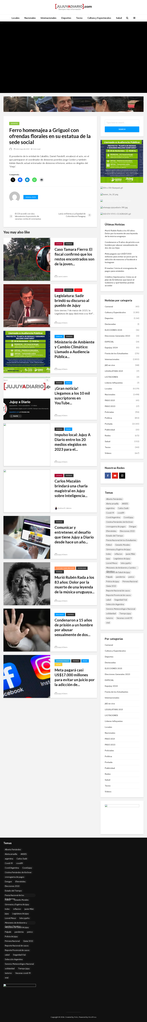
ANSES (125, 503)
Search (122, 129)
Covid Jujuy (128, 517)
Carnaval (109, 306)
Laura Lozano (62, 276)
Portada (69, 244)
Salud (119, 18)
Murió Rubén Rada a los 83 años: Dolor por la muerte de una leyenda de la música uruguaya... (74, 584)
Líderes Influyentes (114, 382)
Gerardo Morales (122, 545)
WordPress (92, 1017)
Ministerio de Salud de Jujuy (118, 572)
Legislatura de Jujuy (122, 558)
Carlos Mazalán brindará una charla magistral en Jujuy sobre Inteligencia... (71, 488)
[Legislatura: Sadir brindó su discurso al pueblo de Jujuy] (26, 305)
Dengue (132, 526)
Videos (78, 290)
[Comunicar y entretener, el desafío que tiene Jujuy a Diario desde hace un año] (26, 537)
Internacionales (48, 18)
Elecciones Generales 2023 (117, 336)
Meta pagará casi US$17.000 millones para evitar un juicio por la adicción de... (75, 677)
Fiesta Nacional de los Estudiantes (121, 540)
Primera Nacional (130, 581)
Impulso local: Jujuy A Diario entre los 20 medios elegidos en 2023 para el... (72, 442)
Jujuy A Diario (62, 323)
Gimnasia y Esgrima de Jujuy (118, 549)
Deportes (66, 18)
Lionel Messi (111, 563)
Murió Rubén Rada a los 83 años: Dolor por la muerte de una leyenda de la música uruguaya (121, 233)
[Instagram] (122, 476)
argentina (110, 508)
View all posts (31, 197)
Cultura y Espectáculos (99, 18)
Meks (76, 1017)
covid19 (121, 513)
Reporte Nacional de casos (118, 590)
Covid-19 (110, 513)
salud (108, 599)
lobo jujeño (126, 563)
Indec (108, 554)
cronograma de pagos (116, 526)
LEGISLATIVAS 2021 (114, 371)
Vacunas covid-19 (124, 618)
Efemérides (111, 531)
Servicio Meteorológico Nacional (120, 609)
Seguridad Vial (120, 599)
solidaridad (111, 613)
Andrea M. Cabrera (64, 508)
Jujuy (108, 558)
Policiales (60, 614)
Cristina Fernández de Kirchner (119, 522)
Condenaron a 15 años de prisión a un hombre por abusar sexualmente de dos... (74, 627)
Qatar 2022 (111, 586)
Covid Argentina (113, 517)
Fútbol (109, 545)
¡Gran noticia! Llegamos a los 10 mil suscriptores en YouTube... (72, 395)
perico (131, 577)
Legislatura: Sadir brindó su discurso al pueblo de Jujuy (72, 300)
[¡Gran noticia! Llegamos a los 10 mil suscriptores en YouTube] (26, 398)
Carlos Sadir (123, 508)
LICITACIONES (111, 377)
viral (108, 622)
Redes (68, 383)
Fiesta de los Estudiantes (116, 353)
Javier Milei (130, 554)
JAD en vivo (110, 365)
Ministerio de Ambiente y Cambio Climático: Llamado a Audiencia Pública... (74, 349)
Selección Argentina (115, 604)
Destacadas (82, 568)
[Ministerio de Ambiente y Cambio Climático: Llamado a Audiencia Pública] (26, 351)
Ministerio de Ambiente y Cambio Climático (121, 568)
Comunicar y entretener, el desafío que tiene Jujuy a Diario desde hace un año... (74, 534)
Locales (16, 18)
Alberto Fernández (114, 499)
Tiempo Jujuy (125, 613)
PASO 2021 (110, 400)
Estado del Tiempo (114, 535)
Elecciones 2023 (127, 531)
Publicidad (110, 429)
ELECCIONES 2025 (113, 330)
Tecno (79, 18)
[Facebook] (108, 476)
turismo (109, 618)
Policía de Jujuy (112, 581)
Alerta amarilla (112, 503)
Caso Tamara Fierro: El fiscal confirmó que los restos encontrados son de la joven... (74, 256)
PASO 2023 (110, 406)
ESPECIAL (59, 336)
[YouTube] (115, 476)
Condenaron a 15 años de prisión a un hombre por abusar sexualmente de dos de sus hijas (122, 245)
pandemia (120, 577)
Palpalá (109, 577)
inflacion (118, 554)
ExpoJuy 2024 (111, 347)
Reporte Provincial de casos (118, 595)
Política (108, 418)
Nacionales (30, 18)
